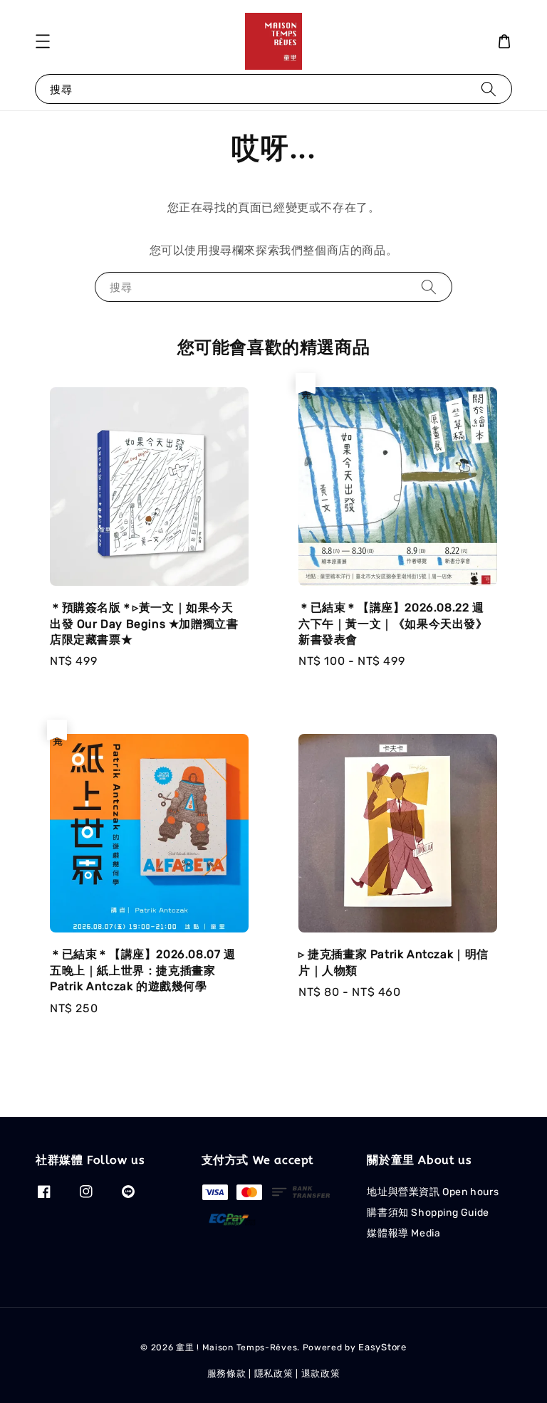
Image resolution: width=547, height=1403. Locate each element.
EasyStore (382, 1347)
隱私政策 (273, 1373)
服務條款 (226, 1373)
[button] (42, 41)
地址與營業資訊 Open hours (433, 1192)
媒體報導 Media (403, 1233)
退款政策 (320, 1373)
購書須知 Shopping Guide (428, 1213)
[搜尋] (488, 89)
